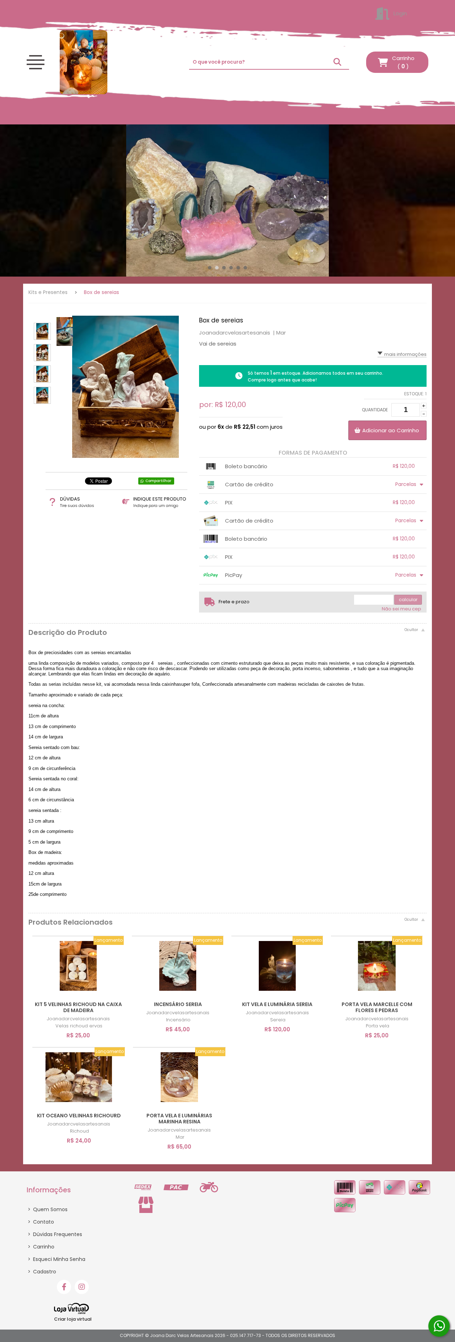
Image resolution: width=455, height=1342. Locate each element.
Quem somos (48, 1209)
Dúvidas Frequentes (55, 1234)
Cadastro (42, 1271)
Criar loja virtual (73, 1319)
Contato (41, 1221)
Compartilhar (158, 480)
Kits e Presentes (48, 292)
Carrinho (41, 1246)
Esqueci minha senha (56, 1259)
